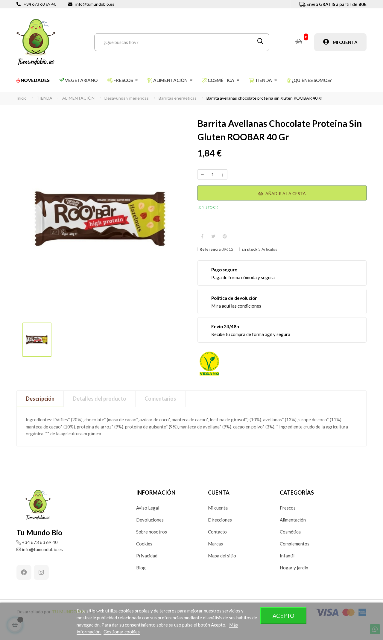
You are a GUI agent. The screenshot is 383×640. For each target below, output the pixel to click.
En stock (249, 249)
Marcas (215, 543)
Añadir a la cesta (285, 193)
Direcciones (220, 519)
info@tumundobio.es (94, 4)
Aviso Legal (147, 507)
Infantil (287, 555)
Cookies (144, 543)
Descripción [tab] (40, 398)
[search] (260, 42)
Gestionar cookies (122, 631)
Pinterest (224, 236)
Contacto (217, 531)
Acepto (283, 615)
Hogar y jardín (294, 567)
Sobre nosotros (151, 531)
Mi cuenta (218, 507)
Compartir (201, 236)
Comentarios (160, 398)
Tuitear (213, 236)
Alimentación (293, 519)
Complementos (294, 543)
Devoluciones (150, 519)
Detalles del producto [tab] (99, 398)
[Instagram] (41, 572)
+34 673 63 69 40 (40, 4)
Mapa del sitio (222, 555)
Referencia (210, 249)
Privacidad (146, 555)
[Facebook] (23, 572)
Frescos (288, 507)
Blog (141, 567)
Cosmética (290, 531)
